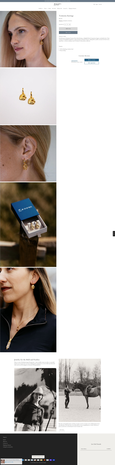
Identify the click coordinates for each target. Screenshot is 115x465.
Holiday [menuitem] (40, 8)
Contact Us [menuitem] (65, 8)
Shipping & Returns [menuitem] (72, 8)
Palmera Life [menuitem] (59, 8)
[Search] (94, 4)
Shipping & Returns (7, 445)
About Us (5, 441)
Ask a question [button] (91, 63)
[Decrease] (65, 24)
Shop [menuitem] (45, 8)
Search (4, 439)
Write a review (91, 60)
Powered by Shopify (42, 462)
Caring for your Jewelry (8, 447)
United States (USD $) (38, 456)
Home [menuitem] (49, 8)
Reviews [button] (114, 233)
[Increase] (70, 24)
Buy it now (68, 32)
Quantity (61, 24)
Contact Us (5, 443)
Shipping (61, 20)
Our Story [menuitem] (54, 8)
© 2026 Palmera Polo (34, 462)
